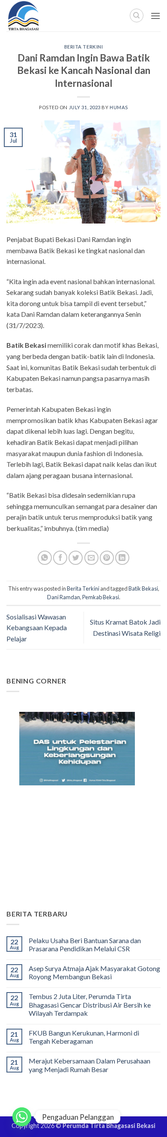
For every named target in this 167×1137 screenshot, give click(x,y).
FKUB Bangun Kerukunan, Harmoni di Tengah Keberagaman (84, 1037)
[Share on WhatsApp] (45, 558)
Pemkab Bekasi (100, 597)
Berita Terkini (83, 46)
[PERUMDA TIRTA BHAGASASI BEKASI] (42, 15)
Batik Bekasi (143, 588)
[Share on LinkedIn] (122, 558)
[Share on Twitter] (76, 558)
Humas (119, 107)
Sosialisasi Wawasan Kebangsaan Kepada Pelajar (36, 628)
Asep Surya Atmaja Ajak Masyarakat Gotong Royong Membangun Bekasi (94, 972)
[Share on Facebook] (60, 558)
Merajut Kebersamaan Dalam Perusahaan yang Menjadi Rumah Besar (89, 1065)
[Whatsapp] (21, 1116)
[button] (155, 15)
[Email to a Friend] (91, 558)
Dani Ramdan (63, 597)
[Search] (136, 15)
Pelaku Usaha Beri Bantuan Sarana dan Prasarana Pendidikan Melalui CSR (85, 944)
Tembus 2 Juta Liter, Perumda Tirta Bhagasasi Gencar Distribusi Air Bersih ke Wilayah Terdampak (90, 1004)
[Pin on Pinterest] (107, 558)
